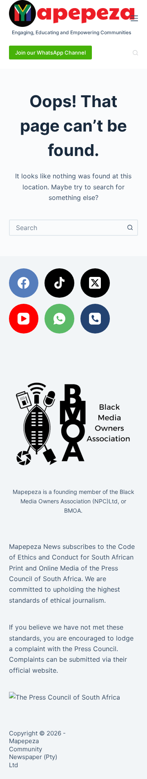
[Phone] (95, 319)
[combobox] (66, 227)
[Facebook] (24, 283)
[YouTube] (24, 319)
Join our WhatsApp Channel (50, 52)
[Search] (135, 52)
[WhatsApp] (59, 319)
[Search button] (129, 227)
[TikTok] (59, 283)
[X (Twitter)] (95, 283)
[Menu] (134, 18)
